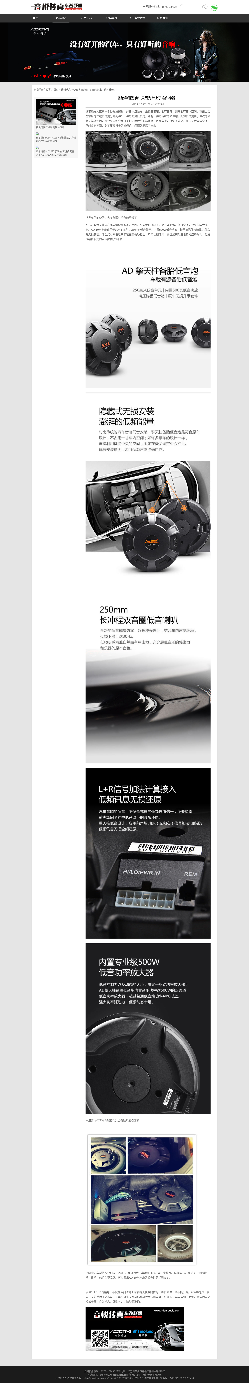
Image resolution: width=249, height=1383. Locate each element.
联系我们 (162, 18)
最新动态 (61, 18)
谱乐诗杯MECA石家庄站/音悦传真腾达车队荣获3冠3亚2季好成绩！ (55, 153)
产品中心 (86, 18)
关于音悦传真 (137, 18)
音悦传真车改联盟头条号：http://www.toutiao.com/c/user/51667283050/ (93, 1378)
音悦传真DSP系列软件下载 (50, 127)
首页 (35, 18)
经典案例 (111, 18)
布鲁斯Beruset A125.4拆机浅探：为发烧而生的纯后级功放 (56, 139)
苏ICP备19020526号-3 (182, 1378)
